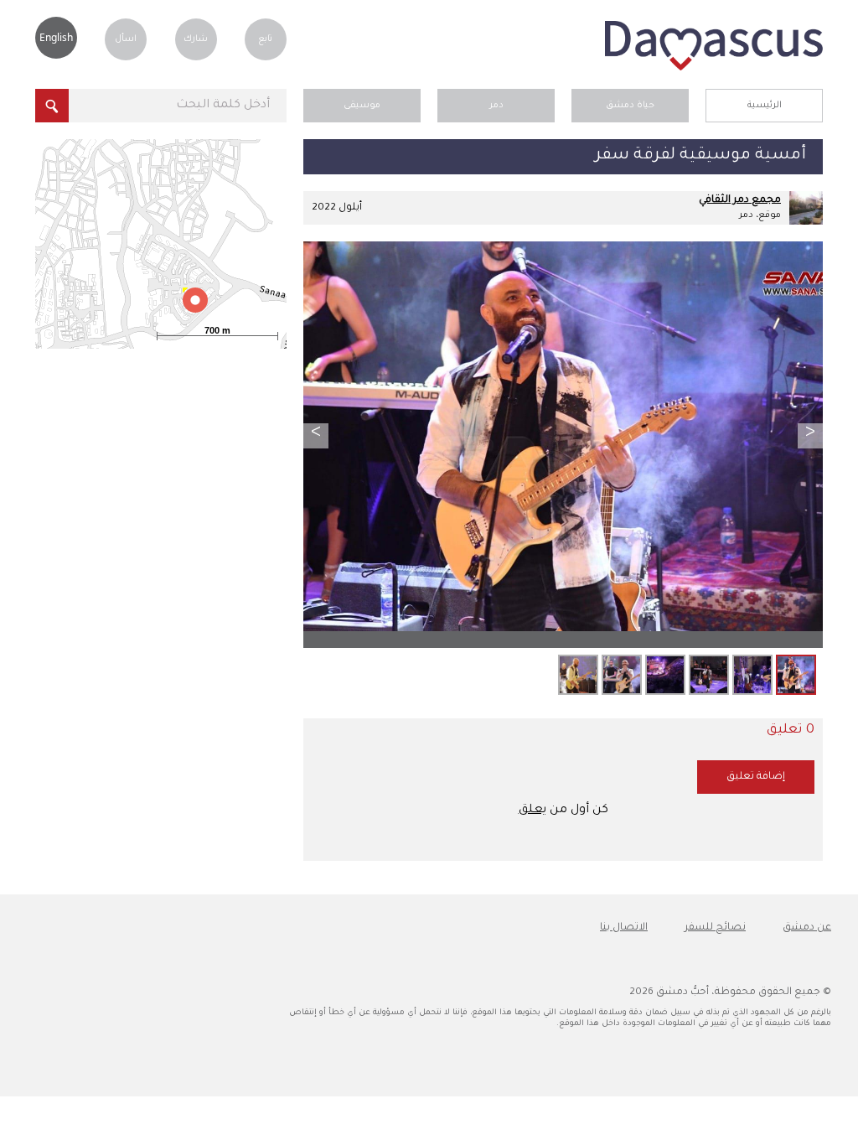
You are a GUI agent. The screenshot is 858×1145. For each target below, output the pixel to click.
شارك (195, 39)
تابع (265, 39)
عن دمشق (807, 928)
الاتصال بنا (624, 928)
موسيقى (362, 106)
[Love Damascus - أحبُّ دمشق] (714, 68)
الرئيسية (764, 106)
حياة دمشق (630, 106)
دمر (496, 106)
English (56, 37)
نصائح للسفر (715, 928)
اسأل (126, 39)
